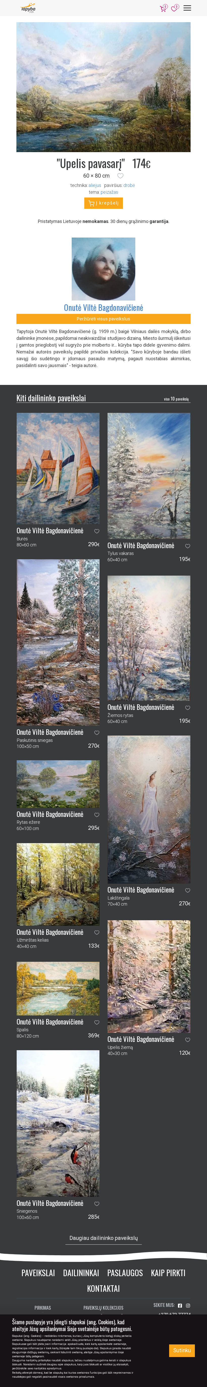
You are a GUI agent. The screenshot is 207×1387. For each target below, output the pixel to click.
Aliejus (95, 185)
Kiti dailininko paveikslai (51, 398)
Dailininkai (81, 1272)
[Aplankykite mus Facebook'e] (180, 1305)
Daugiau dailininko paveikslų (103, 1238)
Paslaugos (125, 1272)
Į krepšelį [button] (106, 203)
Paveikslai (38, 1272)
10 (176, 398)
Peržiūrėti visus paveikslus (103, 318)
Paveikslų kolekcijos (103, 1307)
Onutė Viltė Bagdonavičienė (103, 307)
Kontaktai (103, 1288)
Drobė (129, 185)
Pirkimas (43, 1307)
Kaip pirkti (168, 1272)
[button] (120, 176)
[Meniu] (187, 8)
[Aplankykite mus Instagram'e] (188, 1305)
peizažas (109, 192)
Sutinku (182, 1350)
